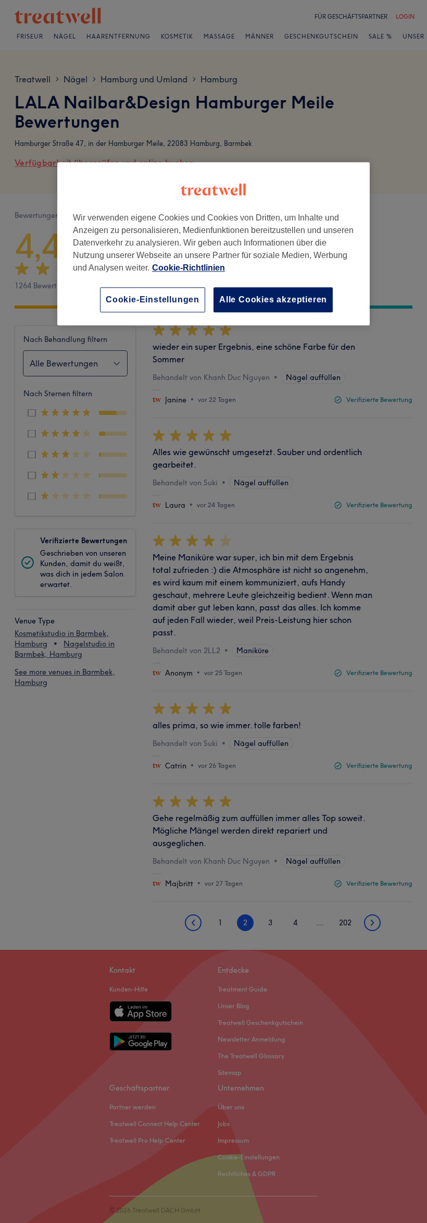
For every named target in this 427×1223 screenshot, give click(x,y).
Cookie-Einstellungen (152, 299)
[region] (213, 243)
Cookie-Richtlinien (188, 267)
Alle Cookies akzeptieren (273, 299)
